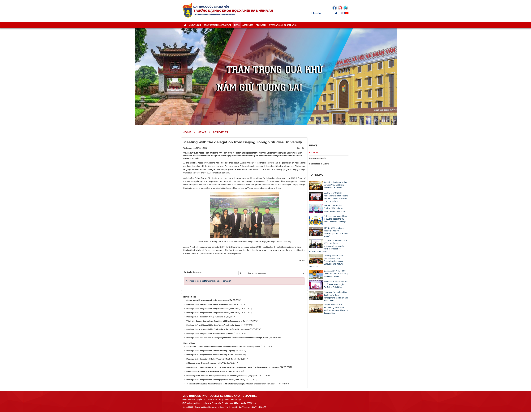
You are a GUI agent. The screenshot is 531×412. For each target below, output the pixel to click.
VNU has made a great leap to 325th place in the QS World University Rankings (335, 219)
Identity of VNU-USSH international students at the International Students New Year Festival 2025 (336, 197)
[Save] (303, 148)
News (313, 145)
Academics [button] (247, 25)
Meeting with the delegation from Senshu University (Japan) (210, 351)
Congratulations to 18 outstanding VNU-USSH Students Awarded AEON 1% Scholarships (336, 309)
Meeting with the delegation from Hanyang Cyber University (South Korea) (215, 380)
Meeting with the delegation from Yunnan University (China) (210, 355)
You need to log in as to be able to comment (208, 281)
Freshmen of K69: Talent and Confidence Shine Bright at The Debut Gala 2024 (336, 284)
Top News (316, 174)
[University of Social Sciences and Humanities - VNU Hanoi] (187, 10)
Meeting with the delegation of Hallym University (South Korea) (211, 359)
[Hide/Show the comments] (240, 273)
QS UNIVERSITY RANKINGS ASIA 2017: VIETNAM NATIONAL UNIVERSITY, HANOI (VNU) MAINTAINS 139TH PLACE (233, 367)
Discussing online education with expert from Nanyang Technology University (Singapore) (221, 375)
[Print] (298, 148)
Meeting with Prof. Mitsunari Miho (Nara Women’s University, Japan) (213, 325)
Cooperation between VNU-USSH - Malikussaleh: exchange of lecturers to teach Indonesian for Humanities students (328, 246)
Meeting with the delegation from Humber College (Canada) (209, 333)
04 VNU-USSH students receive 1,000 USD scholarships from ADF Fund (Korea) (336, 232)
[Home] (185, 25)
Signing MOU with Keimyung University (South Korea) (207, 300)
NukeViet (242, 407)
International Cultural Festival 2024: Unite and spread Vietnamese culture (335, 208)
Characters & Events (319, 164)
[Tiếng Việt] (346, 13)
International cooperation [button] (283, 25)
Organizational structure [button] (217, 25)
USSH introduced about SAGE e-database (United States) (209, 371)
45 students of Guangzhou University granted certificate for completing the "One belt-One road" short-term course (231, 384)
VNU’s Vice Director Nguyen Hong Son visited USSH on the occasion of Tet (215, 321)
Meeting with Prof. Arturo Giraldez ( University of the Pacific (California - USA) (217, 329)
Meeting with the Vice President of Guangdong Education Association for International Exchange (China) (227, 338)
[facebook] (334, 8)
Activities (313, 152)
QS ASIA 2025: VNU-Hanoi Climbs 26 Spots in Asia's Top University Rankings (336, 273)
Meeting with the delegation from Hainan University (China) (209, 304)
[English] (343, 13)
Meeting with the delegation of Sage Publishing (204, 317)
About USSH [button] (195, 25)
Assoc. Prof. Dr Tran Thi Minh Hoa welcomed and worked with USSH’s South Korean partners (223, 346)
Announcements (317, 158)
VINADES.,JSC (260, 407)
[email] (345, 8)
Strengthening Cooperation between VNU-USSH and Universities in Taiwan (335, 185)
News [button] (237, 25)
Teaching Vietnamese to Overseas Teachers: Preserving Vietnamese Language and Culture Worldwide (326, 261)
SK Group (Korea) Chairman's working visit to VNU (206, 363)
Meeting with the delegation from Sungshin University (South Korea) (213, 308)
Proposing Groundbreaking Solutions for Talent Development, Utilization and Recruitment (336, 296)
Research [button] (261, 25)
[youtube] (340, 8)
